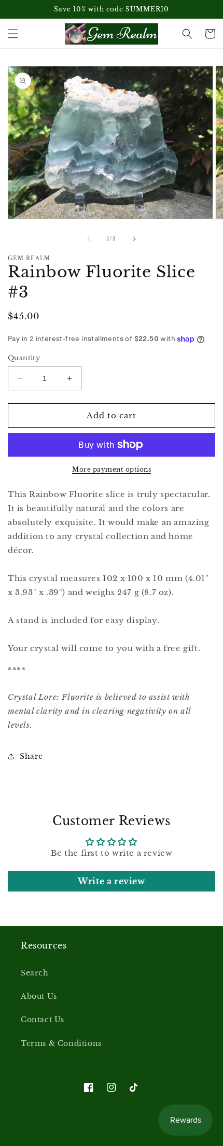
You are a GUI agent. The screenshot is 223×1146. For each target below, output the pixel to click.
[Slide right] (134, 239)
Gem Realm (93, 1137)
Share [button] (31, 756)
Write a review (111, 881)
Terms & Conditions (61, 1043)
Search (35, 973)
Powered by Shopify (145, 1137)
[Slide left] (88, 239)
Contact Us (42, 1019)
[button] (13, 33)
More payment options (111, 469)
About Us (39, 996)
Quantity (24, 357)
